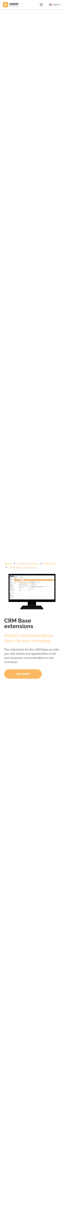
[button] (41, 4)
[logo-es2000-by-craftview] (10, 4)
